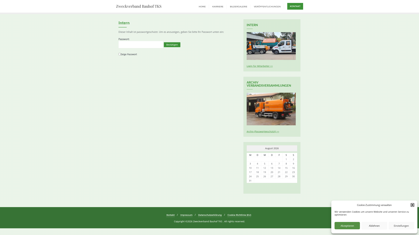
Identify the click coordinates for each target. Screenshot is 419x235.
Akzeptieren (347, 225)
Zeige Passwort (129, 54)
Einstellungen (401, 225)
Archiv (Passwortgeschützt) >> (263, 131)
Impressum (186, 215)
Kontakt (295, 6)
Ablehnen (374, 225)
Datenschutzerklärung (210, 215)
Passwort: (123, 39)
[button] (412, 205)
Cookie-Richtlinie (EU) (239, 215)
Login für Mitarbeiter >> (260, 66)
